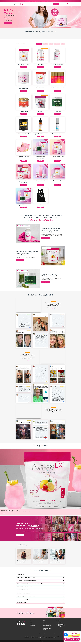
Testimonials (32, 622)
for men (51, 43)
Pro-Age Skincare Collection (57, 87)
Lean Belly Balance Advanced (23, 87)
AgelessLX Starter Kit (23, 205)
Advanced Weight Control (57, 156)
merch (63, 43)
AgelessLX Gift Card (23, 156)
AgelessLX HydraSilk (57, 134)
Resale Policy (45, 626)
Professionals (32, 625)
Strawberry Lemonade (23, 64)
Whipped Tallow (24, 111)
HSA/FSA (44, 629)
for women (57, 43)
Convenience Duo (57, 180)
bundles (45, 43)
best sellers (39, 43)
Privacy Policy (45, 622)
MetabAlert (40, 64)
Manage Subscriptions (47, 628)
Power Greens (57, 111)
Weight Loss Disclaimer (47, 625)
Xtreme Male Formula (23, 134)
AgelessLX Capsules (57, 64)
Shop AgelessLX (8, 23)
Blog (31, 624)
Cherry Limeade (40, 87)
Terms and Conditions (47, 624)
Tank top (40, 205)
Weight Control (40, 180)
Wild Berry (40, 111)
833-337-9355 (60, 622)
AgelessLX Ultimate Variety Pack (24, 181)
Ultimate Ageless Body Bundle (40, 157)
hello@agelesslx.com (61, 624)
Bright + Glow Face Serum (40, 134)
